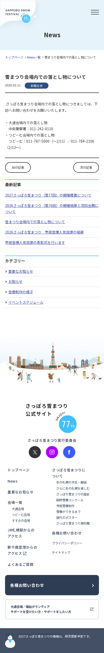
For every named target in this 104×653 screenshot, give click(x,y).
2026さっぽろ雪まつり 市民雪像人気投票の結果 (44, 232)
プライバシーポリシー (67, 543)
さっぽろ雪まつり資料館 (73, 523)
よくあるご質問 (21, 564)
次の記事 (86, 167)
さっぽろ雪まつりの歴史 (73, 494)
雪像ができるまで (68, 512)
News (13, 481)
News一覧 (34, 57)
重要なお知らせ (20, 271)
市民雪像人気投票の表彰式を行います (35, 242)
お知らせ (15, 281)
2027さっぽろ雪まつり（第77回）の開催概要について (48, 195)
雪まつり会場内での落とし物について (35, 221)
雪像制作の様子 (20, 291)
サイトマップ (61, 552)
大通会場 (18, 509)
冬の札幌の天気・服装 (71, 482)
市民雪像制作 (65, 506)
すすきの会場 (21, 520)
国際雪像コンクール (70, 500)
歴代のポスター (66, 517)
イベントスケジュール (25, 302)
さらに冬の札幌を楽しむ (73, 488)
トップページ (14, 57)
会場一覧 (15, 502)
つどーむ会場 (21, 515)
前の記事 (18, 167)
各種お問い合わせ (67, 532)
